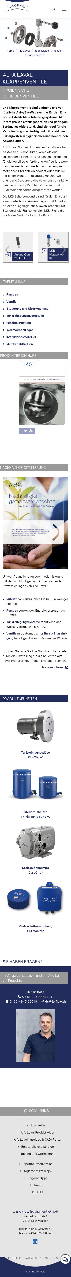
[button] (7, 250)
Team (38, 1185)
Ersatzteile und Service (37, 1146)
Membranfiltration (19, 344)
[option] (18, 247)
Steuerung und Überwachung (27, 308)
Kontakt (37, 1192)
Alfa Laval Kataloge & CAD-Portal (37, 1139)
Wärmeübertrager (19, 330)
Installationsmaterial (21, 337)
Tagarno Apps (37, 1178)
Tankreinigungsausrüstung (25, 316)
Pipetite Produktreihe (38, 1164)
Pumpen (12, 294)
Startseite (37, 1125)
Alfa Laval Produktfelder (37, 1132)
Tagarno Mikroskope (37, 1171)
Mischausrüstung (18, 323)
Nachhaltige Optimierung (37, 1154)
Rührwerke (14, 599)
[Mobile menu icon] (63, 9)
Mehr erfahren (52, 667)
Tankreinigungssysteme (23, 622)
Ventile (11, 301)
